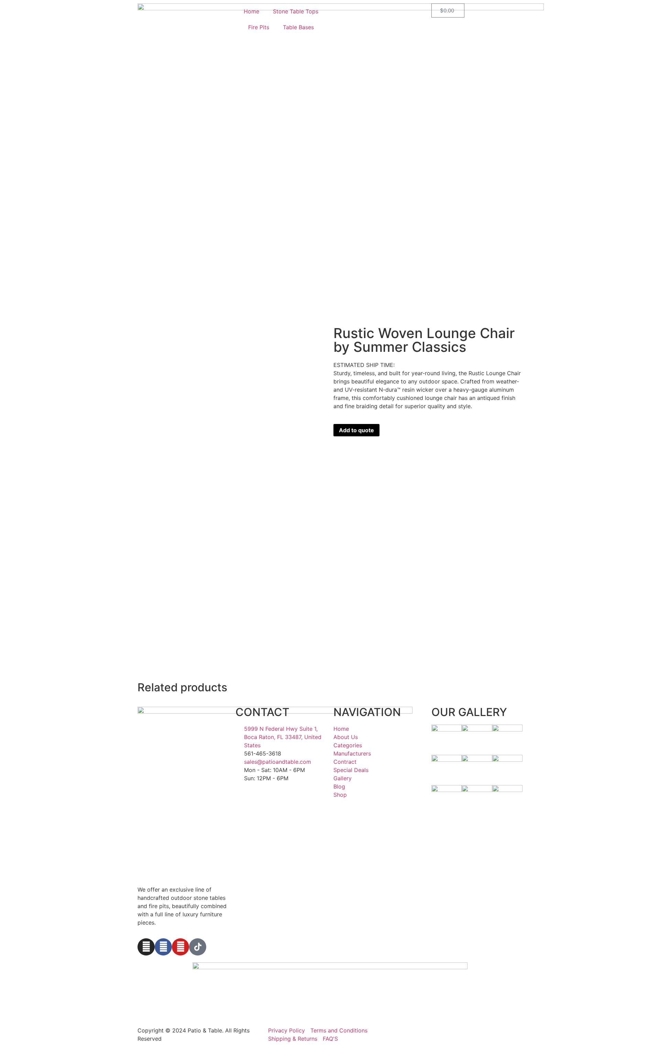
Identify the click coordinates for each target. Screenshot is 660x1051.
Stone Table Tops (295, 11)
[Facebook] (163, 946)
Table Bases (298, 27)
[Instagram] (146, 946)
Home (251, 11)
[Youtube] (180, 946)
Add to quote (356, 430)
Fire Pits (258, 27)
